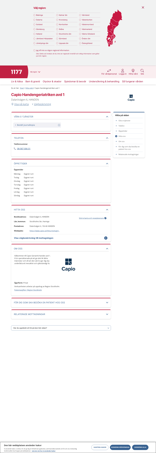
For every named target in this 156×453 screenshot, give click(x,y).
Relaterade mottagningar (129, 154)
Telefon (121, 126)
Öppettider (123, 131)
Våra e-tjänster (124, 120)
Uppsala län (63, 43)
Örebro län (86, 38)
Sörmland (63, 38)
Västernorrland (88, 24)
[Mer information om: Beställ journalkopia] (59, 125)
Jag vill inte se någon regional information (52, 50)
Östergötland (87, 43)
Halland (39, 34)
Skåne (61, 29)
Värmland (85, 15)
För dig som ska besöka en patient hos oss (129, 147)
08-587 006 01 (23, 148)
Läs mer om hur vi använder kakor (44, 451)
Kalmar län (63, 15)
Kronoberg (63, 20)
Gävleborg (40, 29)
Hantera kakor (100, 447)
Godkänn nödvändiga (120, 447)
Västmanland (87, 29)
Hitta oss (122, 136)
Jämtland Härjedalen (44, 38)
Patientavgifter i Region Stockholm (28, 290)
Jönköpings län (42, 43)
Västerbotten (87, 20)
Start (22, 88)
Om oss (122, 141)
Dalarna (39, 20)
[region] (78, 447)
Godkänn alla (140, 447)
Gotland (39, 24)
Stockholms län (65, 34)
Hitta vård (29, 88)
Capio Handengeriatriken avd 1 (47, 88)
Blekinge (39, 15)
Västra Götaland (88, 34)
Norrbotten (63, 24)
